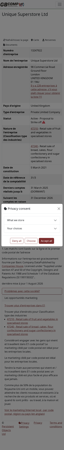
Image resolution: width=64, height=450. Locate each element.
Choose (31, 241)
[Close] (58, 208)
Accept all (46, 241)
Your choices (14, 228)
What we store (15, 220)
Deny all (16, 241)
